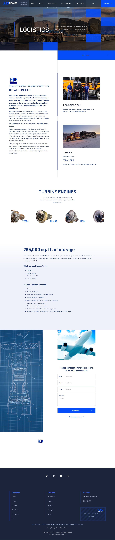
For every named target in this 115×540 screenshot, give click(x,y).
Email (60, 389)
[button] (52, 3)
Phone (60, 382)
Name (60, 376)
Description (61, 395)
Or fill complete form (75, 417)
